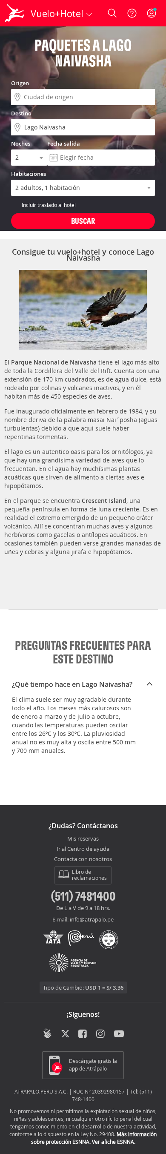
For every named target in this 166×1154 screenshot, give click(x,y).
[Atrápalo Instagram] (101, 1034)
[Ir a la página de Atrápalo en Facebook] (83, 1034)
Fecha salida (63, 143)
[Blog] (47, 1033)
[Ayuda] (132, 13)
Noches (20, 143)
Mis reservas (83, 838)
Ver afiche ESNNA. (113, 1141)
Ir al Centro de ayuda (83, 849)
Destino (21, 113)
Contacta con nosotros (83, 859)
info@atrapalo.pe (92, 919)
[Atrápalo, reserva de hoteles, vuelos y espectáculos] (14, 13)
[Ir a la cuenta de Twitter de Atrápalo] (65, 1034)
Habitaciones (28, 174)
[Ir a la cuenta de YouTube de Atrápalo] (119, 1034)
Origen (20, 83)
